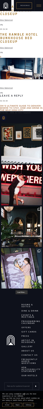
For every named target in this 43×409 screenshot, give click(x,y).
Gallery (27, 346)
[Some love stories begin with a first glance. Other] (21, 185)
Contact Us (30, 355)
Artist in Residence (29, 341)
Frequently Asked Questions (30, 361)
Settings (28, 405)
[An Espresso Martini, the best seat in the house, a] (21, 226)
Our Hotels (30, 375)
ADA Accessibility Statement (31, 369)
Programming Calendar (31, 322)
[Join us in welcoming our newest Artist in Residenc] (21, 268)
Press (25, 336)
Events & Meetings (28, 316)
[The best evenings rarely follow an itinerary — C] (21, 143)
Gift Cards (29, 332)
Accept (7, 405)
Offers (26, 327)
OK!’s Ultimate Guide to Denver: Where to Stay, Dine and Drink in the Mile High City (21, 108)
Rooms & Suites (27, 306)
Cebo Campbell (24, 113)
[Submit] (36, 386)
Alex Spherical (6, 20)
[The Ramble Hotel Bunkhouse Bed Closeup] (21, 69)
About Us (28, 351)
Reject (18, 405)
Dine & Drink (30, 311)
